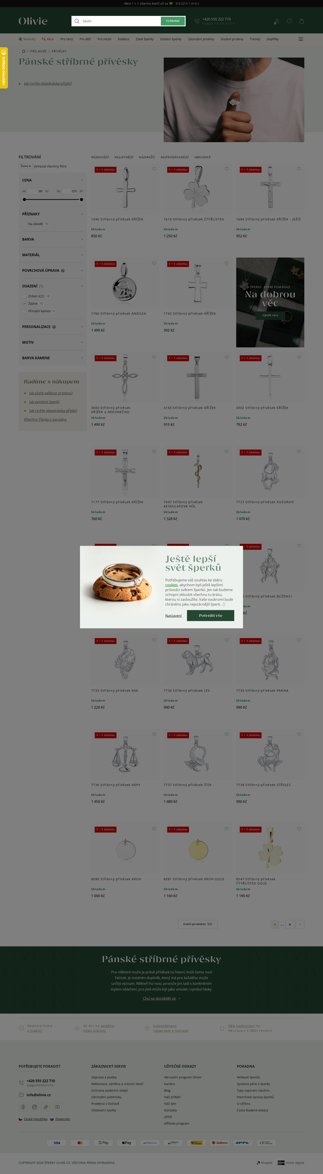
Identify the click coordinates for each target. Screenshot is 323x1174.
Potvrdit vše (210, 615)
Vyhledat (173, 21)
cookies (171, 584)
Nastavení (173, 615)
